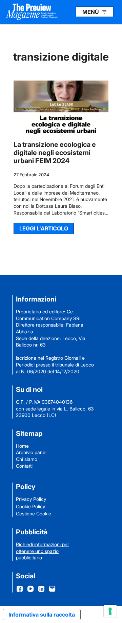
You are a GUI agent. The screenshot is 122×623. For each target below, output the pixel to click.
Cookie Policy (30, 506)
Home (22, 446)
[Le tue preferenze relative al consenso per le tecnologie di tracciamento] (110, 611)
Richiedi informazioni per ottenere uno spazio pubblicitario (42, 550)
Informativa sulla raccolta (41, 614)
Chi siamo (26, 459)
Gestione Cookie (33, 513)
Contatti (24, 466)
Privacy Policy (31, 499)
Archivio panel (31, 452)
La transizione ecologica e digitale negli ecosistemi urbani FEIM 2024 (55, 152)
